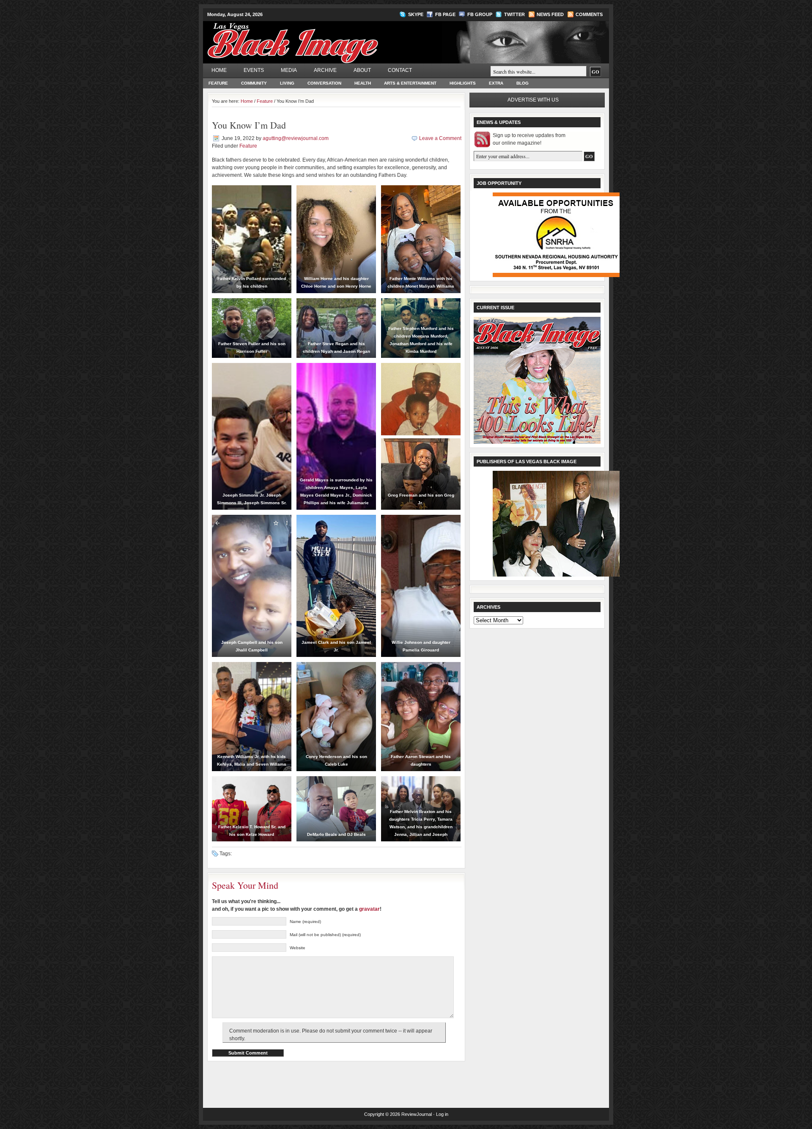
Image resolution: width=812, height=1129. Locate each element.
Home (219, 70)
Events (254, 70)
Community (254, 83)
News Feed (550, 14)
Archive (325, 70)
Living (287, 83)
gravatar (369, 909)
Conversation (324, 83)
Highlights (463, 83)
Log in (442, 1114)
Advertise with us (533, 100)
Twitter (514, 14)
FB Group (479, 14)
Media (289, 70)
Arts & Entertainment (410, 83)
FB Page (445, 14)
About (362, 70)
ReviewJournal (416, 1114)
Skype (415, 14)
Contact (400, 70)
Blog (522, 83)
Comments (589, 14)
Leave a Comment (440, 138)
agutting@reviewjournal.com (296, 138)
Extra (496, 83)
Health (362, 83)
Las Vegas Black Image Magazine (325, 37)
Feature (218, 83)
